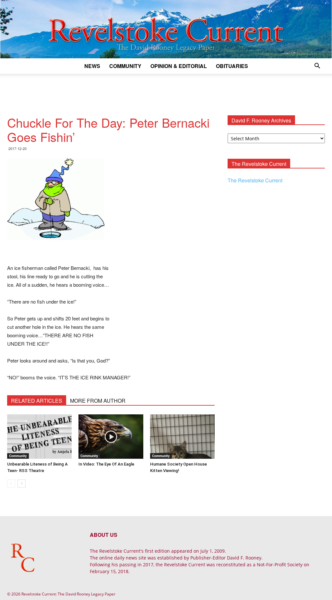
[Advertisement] (166, 91)
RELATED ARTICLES (36, 400)
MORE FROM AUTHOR (97, 400)
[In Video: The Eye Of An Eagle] (110, 436)
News (92, 66)
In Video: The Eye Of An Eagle (106, 464)
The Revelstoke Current (255, 180)
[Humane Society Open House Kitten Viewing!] (182, 436)
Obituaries (232, 66)
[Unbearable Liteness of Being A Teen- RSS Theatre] (39, 436)
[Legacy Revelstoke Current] (166, 29)
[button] (317, 66)
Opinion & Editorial (178, 66)
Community (125, 66)
